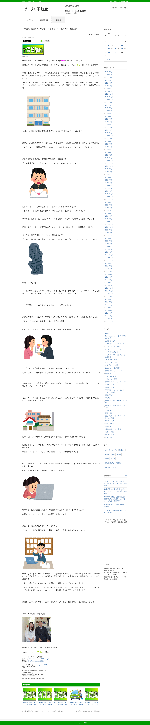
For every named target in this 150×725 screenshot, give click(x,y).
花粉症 (118, 463)
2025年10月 (109, 99)
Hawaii (107, 333)
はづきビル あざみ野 (112, 368)
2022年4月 (108, 183)
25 (109, 52)
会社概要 (114, 7)
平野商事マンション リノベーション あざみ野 (116, 391)
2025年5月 (108, 113)
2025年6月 (108, 110)
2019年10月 (109, 260)
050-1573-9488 (71, 6)
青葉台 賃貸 (109, 434)
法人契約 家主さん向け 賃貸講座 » (88, 711)
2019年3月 (108, 280)
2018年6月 (108, 305)
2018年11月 (109, 291)
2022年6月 (108, 177)
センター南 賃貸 (111, 362)
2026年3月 (108, 86)
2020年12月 (109, 224)
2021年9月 (108, 202)
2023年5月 (108, 147)
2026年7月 (108, 75)
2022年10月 (109, 166)
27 (115, 52)
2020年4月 (108, 244)
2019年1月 (108, 285)
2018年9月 (108, 296)
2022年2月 (108, 188)
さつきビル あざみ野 (112, 346)
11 (108, 45)
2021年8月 (108, 205)
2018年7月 (108, 302)
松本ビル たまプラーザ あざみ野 (116, 401)
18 (109, 49)
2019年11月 (109, 257)
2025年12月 (109, 94)
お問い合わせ (124, 7)
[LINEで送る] (45, 41)
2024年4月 (108, 127)
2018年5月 (108, 307)
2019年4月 (108, 277)
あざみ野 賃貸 (110, 341)
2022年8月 (108, 172)
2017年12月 (109, 321)
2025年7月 (108, 108)
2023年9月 (108, 138)
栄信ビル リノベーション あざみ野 (116, 406)
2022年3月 (108, 185)
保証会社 (107, 454)
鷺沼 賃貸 (108, 437)
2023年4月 (108, 149)
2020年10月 (109, 227)
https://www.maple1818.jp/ (35, 661)
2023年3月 (108, 152)
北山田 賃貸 (109, 384)
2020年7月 (108, 235)
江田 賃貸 (108, 413)
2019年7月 (108, 269)
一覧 (126, 475)
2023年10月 (109, 135)
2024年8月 (108, 119)
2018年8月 (108, 299)
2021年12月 (109, 194)
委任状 (119, 454)
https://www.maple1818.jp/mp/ (39, 659)
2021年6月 (108, 210)
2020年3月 (108, 246)
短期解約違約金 (110, 463)
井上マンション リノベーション (116, 382)
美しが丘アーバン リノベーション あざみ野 (116, 417)
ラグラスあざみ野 (111, 376)
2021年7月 (108, 208)
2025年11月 (109, 97)
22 (122, 49)
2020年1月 (108, 252)
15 (122, 45)
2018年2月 (108, 316)
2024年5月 (108, 124)
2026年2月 (108, 88)
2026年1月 (108, 91)
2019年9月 (108, 263)
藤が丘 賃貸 (109, 421)
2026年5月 (108, 80)
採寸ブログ (108, 395)
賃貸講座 (31, 37)
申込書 (113, 459)
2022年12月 (109, 160)
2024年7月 (108, 122)
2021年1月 (108, 221)
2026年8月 (108, 72)
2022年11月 (109, 163)
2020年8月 (108, 233)
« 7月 (108, 59)
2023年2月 (108, 155)
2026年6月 (108, 77)
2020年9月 (108, 230)
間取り (115, 467)
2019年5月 (108, 274)
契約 (113, 454)
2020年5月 (108, 241)
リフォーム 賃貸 (111, 379)
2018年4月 (108, 310)
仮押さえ (122, 450)
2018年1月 (108, 319)
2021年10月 (109, 199)
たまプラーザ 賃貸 (111, 365)
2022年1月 (108, 191)
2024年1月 (108, 133)
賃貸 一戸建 (109, 423)
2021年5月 (108, 213)
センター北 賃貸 (111, 359)
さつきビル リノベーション (114, 349)
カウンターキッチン (111, 450)
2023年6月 (108, 144)
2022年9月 (108, 169)
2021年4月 (108, 216)
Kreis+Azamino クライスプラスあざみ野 (116, 337)
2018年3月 (108, 313)
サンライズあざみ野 (111, 352)
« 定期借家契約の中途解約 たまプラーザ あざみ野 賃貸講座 (42, 711)
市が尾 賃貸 (109, 387)
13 (115, 45)
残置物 (107, 459)
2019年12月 (109, 255)
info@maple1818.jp (42, 665)
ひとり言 (108, 373)
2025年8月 (108, 105)
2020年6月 (108, 238)
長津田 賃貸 (109, 432)
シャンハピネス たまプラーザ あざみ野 (116, 356)
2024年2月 (108, 130)
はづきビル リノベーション (114, 371)
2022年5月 (108, 180)
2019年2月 (108, 282)
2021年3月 (108, 219)
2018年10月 (109, 294)
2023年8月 (108, 141)
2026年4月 (108, 83)
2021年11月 (109, 196)
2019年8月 (108, 266)
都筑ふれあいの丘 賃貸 (113, 429)
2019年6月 (108, 271)
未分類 (107, 398)
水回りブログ (109, 410)
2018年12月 (109, 288)
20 (115, 49)
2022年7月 (108, 174)
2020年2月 (108, 249)
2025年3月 (108, 116)
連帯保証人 (108, 467)
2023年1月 (108, 158)
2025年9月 (108, 102)
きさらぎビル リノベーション (115, 344)
